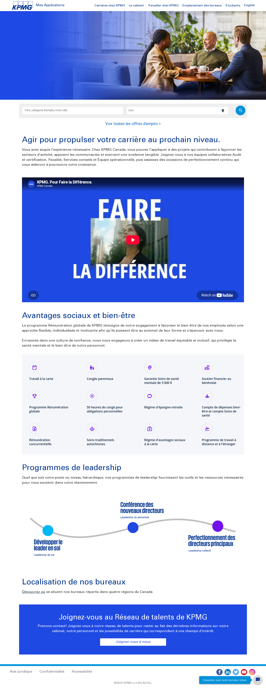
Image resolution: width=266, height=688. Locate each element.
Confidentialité (52, 672)
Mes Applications (50, 5)
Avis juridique (21, 672)
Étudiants (233, 5)
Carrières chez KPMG (109, 5)
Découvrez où (33, 592)
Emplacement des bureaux (202, 5)
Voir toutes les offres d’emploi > (133, 123)
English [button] (249, 5)
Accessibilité (82, 672)
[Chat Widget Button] (258, 680)
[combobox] (72, 111)
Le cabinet (136, 5)
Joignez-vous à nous (133, 642)
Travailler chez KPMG (163, 5)
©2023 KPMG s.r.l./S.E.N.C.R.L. (133, 683)
